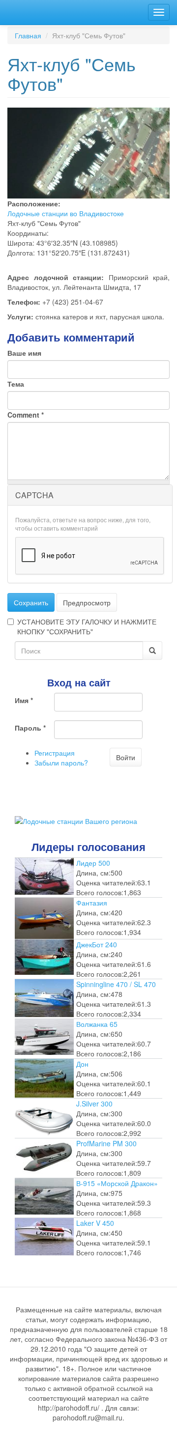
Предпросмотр (87, 602)
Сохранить (31, 602)
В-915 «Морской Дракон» (117, 1183)
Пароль (30, 728)
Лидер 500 (93, 863)
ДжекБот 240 (96, 944)
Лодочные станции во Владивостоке (65, 213)
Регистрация (54, 753)
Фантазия (91, 902)
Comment (25, 415)
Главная (28, 35)
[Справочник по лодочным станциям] (76, 819)
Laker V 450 (95, 1223)
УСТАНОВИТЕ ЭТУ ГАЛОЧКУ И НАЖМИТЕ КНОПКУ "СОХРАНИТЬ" (86, 626)
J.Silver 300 (94, 1103)
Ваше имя (24, 353)
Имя (24, 700)
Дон (82, 1064)
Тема (15, 384)
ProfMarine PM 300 (106, 1143)
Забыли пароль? (61, 762)
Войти (125, 757)
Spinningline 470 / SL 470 (116, 984)
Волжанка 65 (97, 1024)
